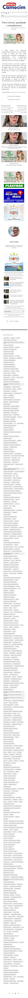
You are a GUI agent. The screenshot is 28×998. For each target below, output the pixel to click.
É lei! (16, 546)
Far (19, 588)
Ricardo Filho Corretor (9, 910)
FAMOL (18, 586)
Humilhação (14, 657)
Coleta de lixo (16, 480)
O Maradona (18, 769)
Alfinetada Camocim (8, 362)
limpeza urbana (7, 713)
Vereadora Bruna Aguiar (10, 974)
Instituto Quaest (14, 685)
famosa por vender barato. (10, 588)
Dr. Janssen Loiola (8, 544)
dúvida (16, 544)
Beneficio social (8, 414)
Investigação (13, 687)
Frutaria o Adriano (8, 620)
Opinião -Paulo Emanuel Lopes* (11, 782)
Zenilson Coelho (14, 983)
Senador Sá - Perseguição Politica (12, 925)
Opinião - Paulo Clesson (9, 775)
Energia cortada (14, 562)
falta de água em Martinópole (11, 584)
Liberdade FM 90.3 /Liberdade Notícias (13, 711)
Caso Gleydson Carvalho (18, 455)
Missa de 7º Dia (7, 735)
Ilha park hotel (7, 663)
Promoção (19, 884)
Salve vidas (16, 912)
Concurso (18, 484)
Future (11, 627)
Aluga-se (13, 371)
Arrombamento (7, 386)
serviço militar (7, 927)
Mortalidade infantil (9, 737)
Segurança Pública (8, 920)
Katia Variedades (8, 707)
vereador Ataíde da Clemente (11, 970)
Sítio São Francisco (9, 929)
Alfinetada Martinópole (9, 366)
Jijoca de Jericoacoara (17, 700)
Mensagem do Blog (16, 724)
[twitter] (4, 13)
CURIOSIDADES (7, 514)
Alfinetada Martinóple (9, 364)
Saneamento (7, 914)
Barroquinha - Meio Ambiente (11, 408)
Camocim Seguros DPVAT (10, 440)
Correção (14, 501)
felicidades (6, 605)
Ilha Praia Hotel (16, 663)
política (20, 831)
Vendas (21, 966)
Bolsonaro (6, 419)
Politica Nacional (8, 859)
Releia (5, 905)
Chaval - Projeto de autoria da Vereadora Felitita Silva (11, 469)
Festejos (16, 610)
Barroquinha (7, 404)
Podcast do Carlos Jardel (10, 825)
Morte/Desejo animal (9, 743)
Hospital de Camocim (16, 655)
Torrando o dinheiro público (11, 942)
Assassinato (7, 391)
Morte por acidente (8, 739)
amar (18, 371)
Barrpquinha (7, 412)
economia (21, 546)
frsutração (6, 618)
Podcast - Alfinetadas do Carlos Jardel (13, 821)
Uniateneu (6, 957)
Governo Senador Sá (9, 646)
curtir (14, 518)
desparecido (13, 536)
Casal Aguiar (7, 455)
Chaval (5, 466)
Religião (10, 905)
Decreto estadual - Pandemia (11, 523)
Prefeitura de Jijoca (9, 872)
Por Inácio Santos (8, 864)
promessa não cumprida (9, 884)
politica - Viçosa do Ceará (10, 851)
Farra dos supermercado (10, 601)
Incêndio (6, 674)
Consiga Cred (7, 495)
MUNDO (9, 752)
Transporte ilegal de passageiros (12, 948)
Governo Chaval (18, 635)
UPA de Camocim (7, 959)
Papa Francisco (7, 799)
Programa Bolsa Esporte (17, 877)
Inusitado (6, 687)
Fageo (16, 579)
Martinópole (7, 722)
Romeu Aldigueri (8, 912)
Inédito (14, 676)
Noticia (5, 760)
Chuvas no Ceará (8, 473)
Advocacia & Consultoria (10, 349)
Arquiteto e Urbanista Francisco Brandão (12, 384)
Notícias (16, 760)
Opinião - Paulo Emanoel (9, 778)
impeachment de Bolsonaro (10, 670)
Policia (11, 829)
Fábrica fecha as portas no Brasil (12, 577)
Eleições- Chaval (8, 558)
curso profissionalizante (10, 516)
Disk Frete (6, 540)
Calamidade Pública (8, 427)
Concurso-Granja (18, 488)
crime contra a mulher (9, 510)
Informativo (7, 681)
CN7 (14, 475)
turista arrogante (8, 955)
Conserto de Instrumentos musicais (13, 493)
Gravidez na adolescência (10, 648)
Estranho (20, 573)
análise (13, 373)
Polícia (16, 829)
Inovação (6, 685)
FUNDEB (16, 620)
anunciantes (7, 377)
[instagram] (8, 13)
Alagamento (12, 358)
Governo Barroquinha (9, 633)
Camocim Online (7, 438)
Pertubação (6, 810)
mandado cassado (17, 717)
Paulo (5, 801)
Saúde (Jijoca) (11, 916)
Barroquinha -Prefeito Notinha (11, 410)
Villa (14, 976)
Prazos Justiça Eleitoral (10, 868)
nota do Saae (16, 758)
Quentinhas (17, 888)
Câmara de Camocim (8, 429)
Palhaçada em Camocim (9, 797)
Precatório (20, 868)
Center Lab (15, 462)
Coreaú (17, 499)
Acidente (17, 347)
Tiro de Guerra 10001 (9, 940)
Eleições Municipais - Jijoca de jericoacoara (11, 554)
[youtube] (6, 13)
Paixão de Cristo (8, 795)
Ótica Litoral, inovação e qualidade (14, 165)
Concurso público (8, 488)
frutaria (13, 618)
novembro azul (7, 765)
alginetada (6, 371)
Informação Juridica (16, 678)
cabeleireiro (20, 423)
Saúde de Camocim (8, 918)
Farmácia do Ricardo (9, 592)
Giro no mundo (7, 631)
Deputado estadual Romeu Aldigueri (12, 531)
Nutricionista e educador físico (12, 767)
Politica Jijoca (7, 857)
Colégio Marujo (7, 480)
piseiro (11, 814)
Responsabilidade (18, 905)
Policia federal (7, 831)
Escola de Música (17, 571)
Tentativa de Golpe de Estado (11, 935)
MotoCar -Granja (8, 745)
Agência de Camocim (9, 351)
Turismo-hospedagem (9, 953)
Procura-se (6, 877)
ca (15, 423)
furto (21, 625)
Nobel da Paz (7, 756)
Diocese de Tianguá (8, 538)
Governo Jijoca (17, 642)
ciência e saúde (7, 475)
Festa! (14, 607)
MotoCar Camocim (18, 745)
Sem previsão (18, 920)
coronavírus (7, 501)
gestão (13, 629)
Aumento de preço (8, 393)
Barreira (6, 401)
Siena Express (16, 927)
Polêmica (6, 829)
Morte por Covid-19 (8, 741)
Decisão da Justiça (8, 521)
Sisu (22, 927)
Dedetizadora (14, 527)
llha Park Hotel (17, 715)
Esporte (6, 573)
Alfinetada (19, 358)
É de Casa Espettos (8, 546)
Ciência (15, 473)
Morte (16, 737)
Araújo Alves (20, 377)
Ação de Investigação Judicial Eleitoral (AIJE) (13, 343)
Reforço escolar (8, 903)
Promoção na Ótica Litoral (14, 129)
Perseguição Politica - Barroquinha (12, 806)
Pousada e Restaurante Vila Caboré (12, 866)
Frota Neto (16, 616)
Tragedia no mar (8, 944)
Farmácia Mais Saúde (9, 599)
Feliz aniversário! (15, 605)
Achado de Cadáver (8, 345)
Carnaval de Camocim (9, 451)
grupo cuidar (7, 650)
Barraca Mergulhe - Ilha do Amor (12, 399)
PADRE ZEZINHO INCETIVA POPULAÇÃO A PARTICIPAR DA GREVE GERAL (16, 278)
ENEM (12, 560)
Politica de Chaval (17, 855)
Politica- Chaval (18, 859)
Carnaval (6, 447)
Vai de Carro (17, 963)
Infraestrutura (15, 681)
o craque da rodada (9, 769)
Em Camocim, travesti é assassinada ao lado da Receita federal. (15, 291)
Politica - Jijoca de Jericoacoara (12, 842)
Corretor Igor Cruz (8, 503)
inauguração (17, 672)
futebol (6, 627)
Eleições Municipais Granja (10, 556)
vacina (19, 959)
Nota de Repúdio (8, 758)
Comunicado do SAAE (9, 484)
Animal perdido (7, 375)
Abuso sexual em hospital (10, 340)
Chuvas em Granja (19, 471)
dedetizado (6, 527)
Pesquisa (6, 814)
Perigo (20, 801)
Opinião (15, 773)
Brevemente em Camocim (10, 421)
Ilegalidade (16, 659)
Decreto (17, 521)
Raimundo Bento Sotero (9, 890)
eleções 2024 (7, 551)
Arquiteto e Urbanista (9, 379)
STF (4, 931)
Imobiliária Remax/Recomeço (11, 668)
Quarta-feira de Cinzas (15, 886)
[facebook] (2, 13)
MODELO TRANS (16, 735)
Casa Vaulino (18, 453)
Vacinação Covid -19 (18, 961)
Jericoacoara (7, 700)
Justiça (5, 702)
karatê (16, 704)
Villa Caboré (20, 976)
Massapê (13, 722)
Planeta (17, 816)
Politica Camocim (8, 853)
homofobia (6, 655)
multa (5, 752)
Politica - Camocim (8, 838)
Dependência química (15, 529)
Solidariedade (18, 929)
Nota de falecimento (17, 756)
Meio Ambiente (7, 724)
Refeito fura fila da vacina (10, 901)
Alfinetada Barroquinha (9, 360)
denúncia (6, 529)
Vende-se (6, 968)
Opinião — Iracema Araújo (10, 784)
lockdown (6, 717)
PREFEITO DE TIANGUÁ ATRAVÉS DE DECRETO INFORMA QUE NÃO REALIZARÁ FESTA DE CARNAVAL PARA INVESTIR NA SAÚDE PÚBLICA (14, 285)
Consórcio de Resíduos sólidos (12, 497)
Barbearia (11, 395)
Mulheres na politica (18, 750)
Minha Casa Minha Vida (9, 726)
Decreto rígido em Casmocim (11, 525)
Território (6, 938)
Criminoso (19, 510)
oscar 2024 (21, 788)
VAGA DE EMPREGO (8, 963)
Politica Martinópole (18, 857)
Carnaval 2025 (13, 447)
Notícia (11, 760)
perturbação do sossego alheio (12, 812)
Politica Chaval (7, 855)
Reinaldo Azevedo (18, 903)
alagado (6, 358)
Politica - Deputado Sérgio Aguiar (12, 840)
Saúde (5, 916)
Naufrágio (11, 754)
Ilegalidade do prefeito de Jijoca (12, 661)
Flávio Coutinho (8, 616)
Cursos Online (7, 518)
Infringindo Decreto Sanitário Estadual (13, 683)
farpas (17, 599)
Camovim (19, 440)
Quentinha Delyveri (8, 888)
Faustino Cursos (8, 603)
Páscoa (20, 799)
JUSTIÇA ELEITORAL (13, 702)
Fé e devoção (17, 603)
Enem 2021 (6, 562)
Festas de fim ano (8, 610)
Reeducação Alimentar (9, 899)
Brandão (13, 419)
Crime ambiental (8, 508)
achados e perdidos (9, 347)
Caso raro (14, 457)
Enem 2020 (18, 560)
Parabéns (15, 799)
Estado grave (12, 573)
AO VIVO (13, 377)
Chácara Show (19, 464)
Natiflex (6, 754)
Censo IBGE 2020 (16, 460)
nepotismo (18, 754)
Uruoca (15, 959)
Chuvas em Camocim (8, 471)
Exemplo (6, 575)
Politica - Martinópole (9, 844)
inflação (20, 676)
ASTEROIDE (14, 391)
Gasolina (16, 627)
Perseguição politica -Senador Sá (12, 808)
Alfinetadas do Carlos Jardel (11, 368)
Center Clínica (7, 462)
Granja (17, 646)
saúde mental (17, 918)
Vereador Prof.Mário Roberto (11, 972)
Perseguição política (9, 803)
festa (10, 607)
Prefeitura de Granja (9, 870)
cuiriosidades (7, 512)
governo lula (7, 644)
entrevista (15, 569)
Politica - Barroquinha (9, 836)
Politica (15, 831)
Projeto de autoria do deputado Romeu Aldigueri (13, 879)
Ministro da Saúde (8, 730)
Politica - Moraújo (8, 846)
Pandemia (18, 797)
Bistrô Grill (16, 414)
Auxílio (5, 395)
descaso (6, 536)
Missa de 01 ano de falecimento (11, 732)
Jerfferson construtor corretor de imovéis (13, 698)
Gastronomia (7, 629)
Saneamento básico (16, 914)
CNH (17, 475)
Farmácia (12, 590)
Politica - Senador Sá (9, 849)
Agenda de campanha (9, 353)
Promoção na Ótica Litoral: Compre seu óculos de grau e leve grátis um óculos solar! (14, 147)
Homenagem (12, 653)
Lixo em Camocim (8, 715)
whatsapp (6, 983)
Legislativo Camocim (19, 707)
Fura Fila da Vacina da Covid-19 (11, 625)
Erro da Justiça (7, 571)
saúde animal (20, 916)
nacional (19, 752)
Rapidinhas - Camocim (9, 895)
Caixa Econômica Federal (10, 425)
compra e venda (15, 482)
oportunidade (7, 786)
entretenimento (8, 569)
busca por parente (8, 423)
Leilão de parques (8, 709)
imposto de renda (8, 672)
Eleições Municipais (17, 551)
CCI (19, 457)
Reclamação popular (16, 897)
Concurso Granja (18, 486)
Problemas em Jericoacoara (10, 874)
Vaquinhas (6, 966)
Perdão (15, 801)
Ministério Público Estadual (11, 728)
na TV (14, 752)
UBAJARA (16, 955)
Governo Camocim (8, 635)
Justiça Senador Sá (8, 704)
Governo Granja (8, 642)
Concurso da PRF (8, 486)
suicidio (9, 931)
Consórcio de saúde (9, 499)
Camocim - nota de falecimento (11, 436)
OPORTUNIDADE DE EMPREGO (10, 788)
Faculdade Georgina (8, 579)
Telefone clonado (8, 933)
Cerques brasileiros (9, 464)
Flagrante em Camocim (9, 614)
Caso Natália (7, 457)
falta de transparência (9, 586)
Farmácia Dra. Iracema (9, 597)
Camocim (6, 434)
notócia (22, 760)
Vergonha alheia (8, 976)
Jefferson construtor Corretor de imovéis (12, 692)
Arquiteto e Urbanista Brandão (11, 381)
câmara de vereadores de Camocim (12, 432)
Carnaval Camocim (8, 449)
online (17, 771)
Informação (7, 678)
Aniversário (15, 375)
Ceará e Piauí (7, 460)
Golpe (14, 631)
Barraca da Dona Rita (9, 397)
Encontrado (7, 560)
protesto (6, 886)
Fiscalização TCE (18, 612)
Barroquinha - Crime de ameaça (11, 406)
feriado (5, 607)
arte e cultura (16, 386)
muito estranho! (8, 750)
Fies (11, 612)
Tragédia (22, 942)
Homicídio (19, 653)
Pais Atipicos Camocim (9, 793)
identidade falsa (8, 659)
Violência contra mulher (10, 981)
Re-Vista (18, 895)
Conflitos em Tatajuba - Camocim (12, 490)
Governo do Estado (8, 640)
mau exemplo (20, 722)
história (6, 653)
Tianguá (12, 938)
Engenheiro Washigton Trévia (11, 564)
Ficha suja (6, 612)
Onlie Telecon (10, 771)
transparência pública (9, 946)
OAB (5, 771)
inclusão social (14, 674)
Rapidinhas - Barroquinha (10, 892)
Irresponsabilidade (8, 689)
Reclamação (7, 897)
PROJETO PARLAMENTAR (9, 882)
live (19, 713)
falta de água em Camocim (10, 582)
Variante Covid (14, 966)
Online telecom (7, 773)
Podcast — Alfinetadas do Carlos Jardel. (14, 823)
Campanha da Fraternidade (10, 442)
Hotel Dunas (7, 657)
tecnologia (15, 931)
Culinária (14, 512)
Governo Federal (19, 640)
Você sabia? (20, 981)
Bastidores (14, 412)
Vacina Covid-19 (7, 961)
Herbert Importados (17, 650)
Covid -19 (17, 503)
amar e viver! (7, 373)
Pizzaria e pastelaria (9, 816)
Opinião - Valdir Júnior (9, 780)
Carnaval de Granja (8, 453)
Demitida (21, 527)
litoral (14, 713)
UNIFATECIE (12, 957)
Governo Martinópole (17, 644)
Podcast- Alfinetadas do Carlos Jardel (13, 827)
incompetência (7, 676)
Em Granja (16, 558)
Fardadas (6, 590)
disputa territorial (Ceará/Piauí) (12, 542)
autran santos (18, 393)
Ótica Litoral (7, 27)
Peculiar (10, 801)
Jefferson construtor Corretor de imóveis (12, 695)
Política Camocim (18, 853)
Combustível (7, 482)
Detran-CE (19, 536)
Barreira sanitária (14, 401)
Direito (16, 538)
